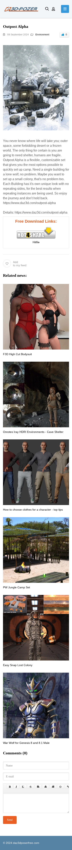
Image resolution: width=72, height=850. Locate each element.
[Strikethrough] (30, 787)
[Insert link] (68, 787)
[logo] (21, 9)
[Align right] (53, 787)
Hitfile (36, 242)
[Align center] (45, 787)
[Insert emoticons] (60, 787)
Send (10, 819)
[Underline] (23, 787)
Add (19, 263)
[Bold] (10, 787)
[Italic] (16, 787)
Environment (42, 34)
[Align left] (38, 787)
